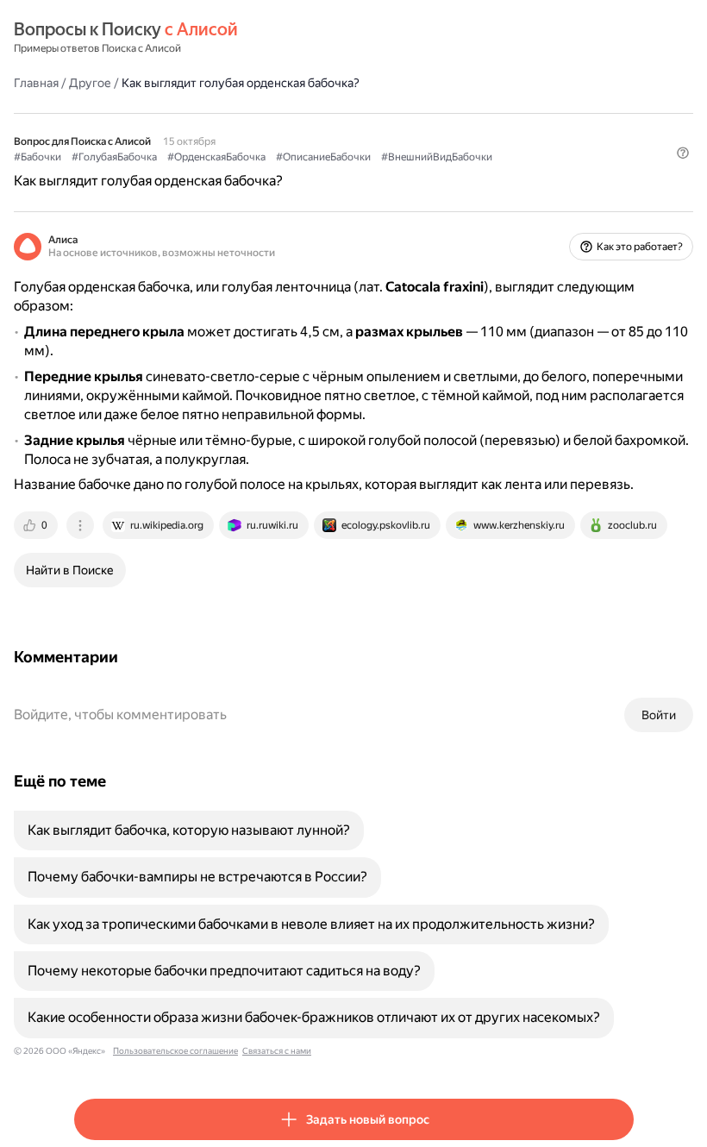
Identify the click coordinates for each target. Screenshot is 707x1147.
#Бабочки (37, 157)
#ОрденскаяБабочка (216, 157)
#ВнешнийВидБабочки (436, 157)
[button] (683, 152)
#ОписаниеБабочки (323, 157)
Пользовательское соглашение (175, 1051)
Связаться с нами (276, 1051)
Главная (36, 83)
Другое (90, 83)
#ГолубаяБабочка (114, 157)
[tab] (37, 525)
